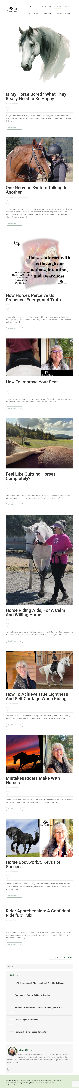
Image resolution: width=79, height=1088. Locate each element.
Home (29, 7)
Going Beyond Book (47, 13)
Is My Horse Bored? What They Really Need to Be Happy (36, 96)
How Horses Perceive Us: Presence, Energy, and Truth (33, 297)
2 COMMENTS (23, 197)
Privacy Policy (61, 1078)
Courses (35, 13)
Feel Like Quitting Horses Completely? (31, 476)
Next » (70, 957)
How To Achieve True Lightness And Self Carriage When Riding (37, 696)
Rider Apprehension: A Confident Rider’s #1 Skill (38, 913)
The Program (38, 7)
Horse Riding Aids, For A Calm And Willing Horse (35, 612)
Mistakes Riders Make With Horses (33, 780)
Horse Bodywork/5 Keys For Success (33, 864)
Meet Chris (48, 7)
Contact (66, 7)
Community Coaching (63, 13)
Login (28, 13)
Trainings (57, 7)
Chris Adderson (13, 104)
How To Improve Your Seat (32, 381)
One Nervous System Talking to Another (37, 190)
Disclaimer (70, 1078)
